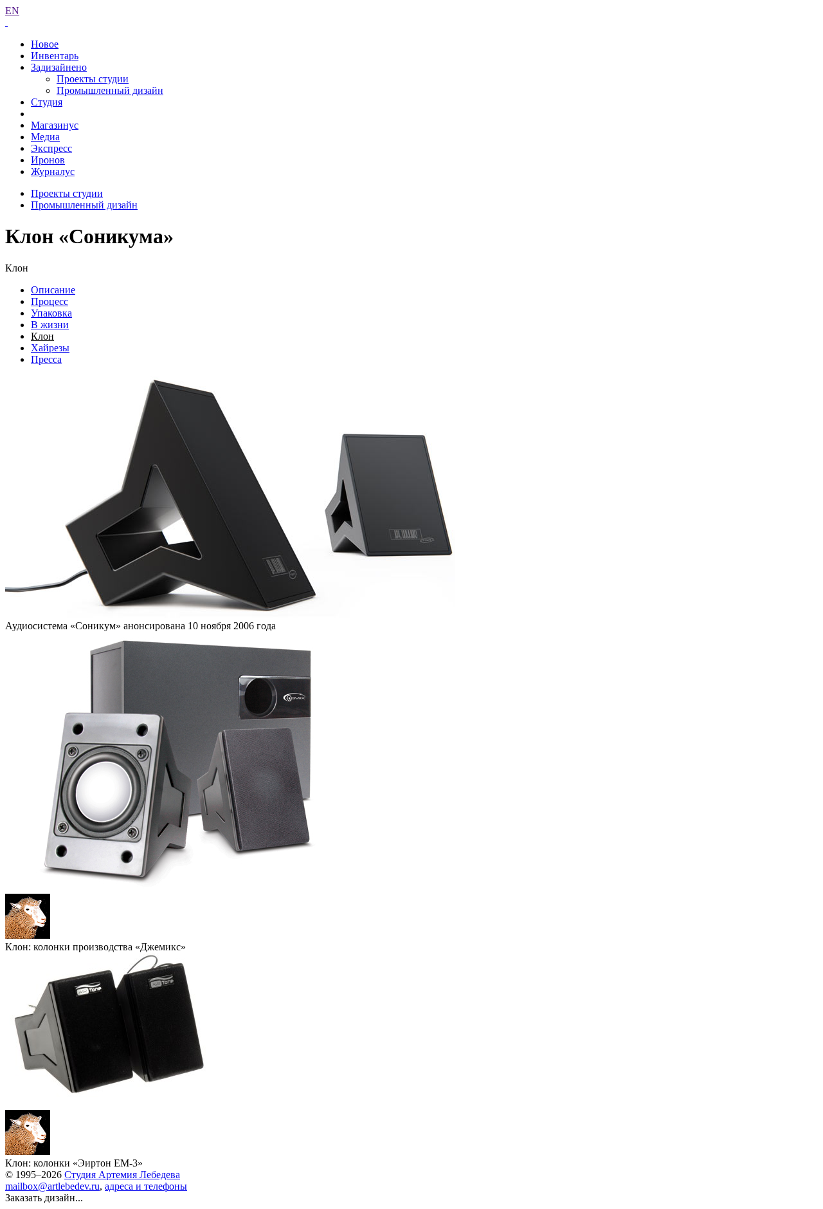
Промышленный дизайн (110, 90)
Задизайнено (59, 67)
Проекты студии (93, 78)
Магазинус (54, 125)
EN (12, 10)
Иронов (48, 159)
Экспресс (51, 148)
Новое (45, 44)
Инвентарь (54, 55)
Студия (46, 102)
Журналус (53, 171)
